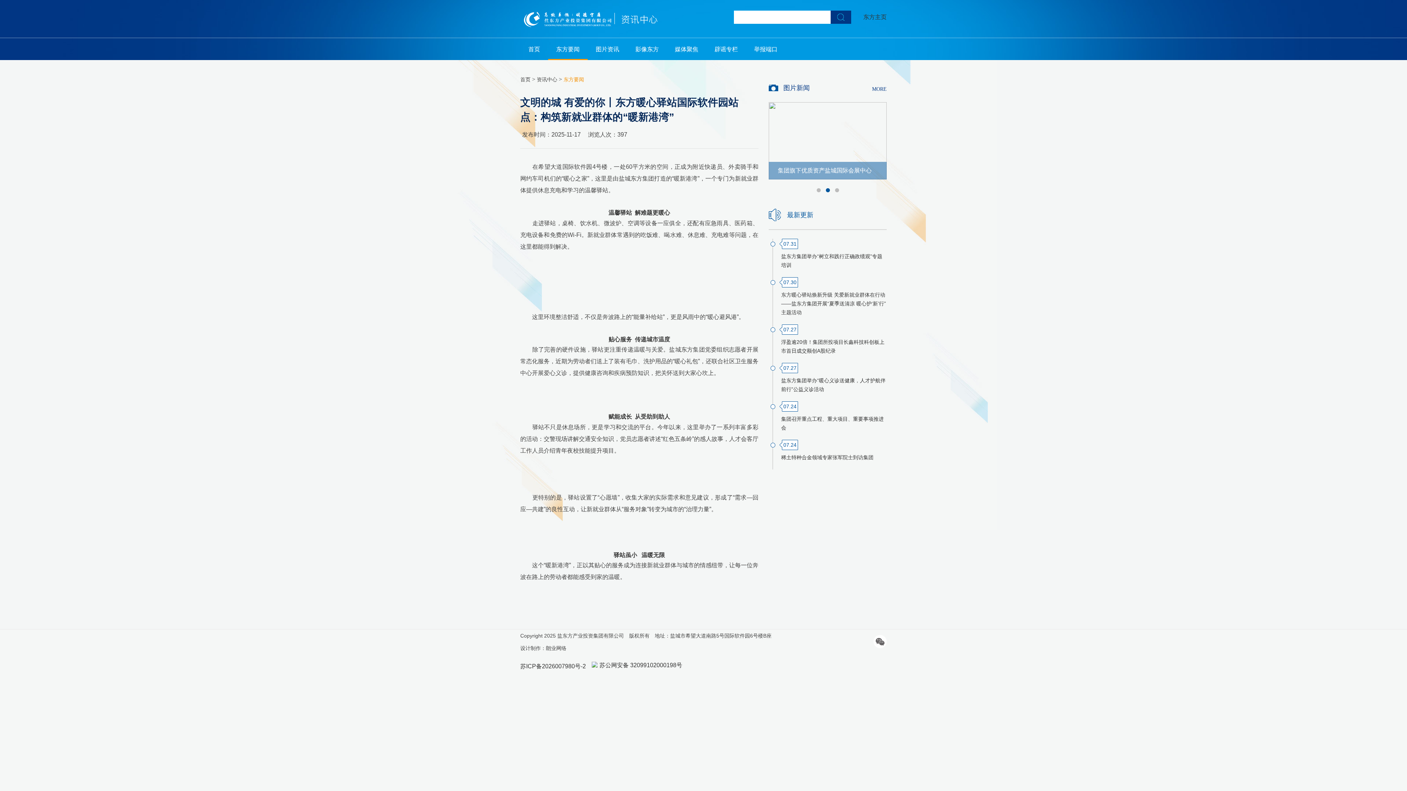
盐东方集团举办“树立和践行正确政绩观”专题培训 (831, 260)
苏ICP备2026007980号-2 (553, 666)
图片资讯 (607, 49)
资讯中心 (547, 79)
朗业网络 (556, 648)
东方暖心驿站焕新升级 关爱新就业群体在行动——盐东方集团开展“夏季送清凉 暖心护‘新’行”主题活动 (833, 303)
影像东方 (647, 49)
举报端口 (766, 49)
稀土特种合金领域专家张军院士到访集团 (827, 457)
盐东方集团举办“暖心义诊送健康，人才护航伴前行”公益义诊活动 (833, 385)
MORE (879, 89)
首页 (534, 49)
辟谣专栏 (726, 49)
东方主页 (875, 17)
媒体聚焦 (686, 49)
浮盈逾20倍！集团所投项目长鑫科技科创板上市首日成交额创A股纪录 (833, 346)
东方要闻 (568, 49)
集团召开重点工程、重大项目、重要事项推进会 (832, 423)
